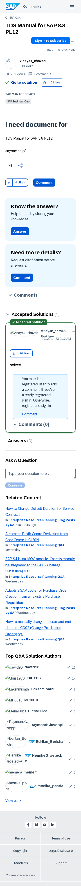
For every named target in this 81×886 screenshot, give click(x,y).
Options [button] (72, 41)
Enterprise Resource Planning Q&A (37, 545)
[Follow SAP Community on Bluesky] (36, 825)
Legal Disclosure (61, 850)
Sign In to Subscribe (51, 40)
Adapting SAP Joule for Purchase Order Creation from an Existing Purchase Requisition (36, 597)
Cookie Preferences (20, 875)
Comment (44, 183)
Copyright (20, 850)
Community (32, 6)
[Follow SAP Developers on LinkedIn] (52, 825)
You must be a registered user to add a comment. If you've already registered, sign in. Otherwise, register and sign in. (39, 392)
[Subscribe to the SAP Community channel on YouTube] (44, 825)
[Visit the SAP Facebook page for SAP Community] (28, 825)
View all (11, 801)
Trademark (20, 863)
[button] (44, 83)
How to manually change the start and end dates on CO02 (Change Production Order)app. (38, 628)
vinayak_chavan (33, 61)
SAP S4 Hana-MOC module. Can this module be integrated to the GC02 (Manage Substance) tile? (40, 565)
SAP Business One (18, 101)
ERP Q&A (14, 17)
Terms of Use (61, 838)
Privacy (20, 838)
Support (61, 863)
